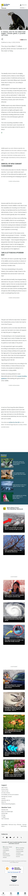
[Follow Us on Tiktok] (14, 837)
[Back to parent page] (3, 6)
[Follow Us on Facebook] (3, 837)
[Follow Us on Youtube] (10, 837)
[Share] (2, 39)
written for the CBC (14, 422)
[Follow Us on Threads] (17, 837)
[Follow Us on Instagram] (7, 837)
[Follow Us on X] (21, 837)
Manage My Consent (6, 796)
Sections (22, 7)
